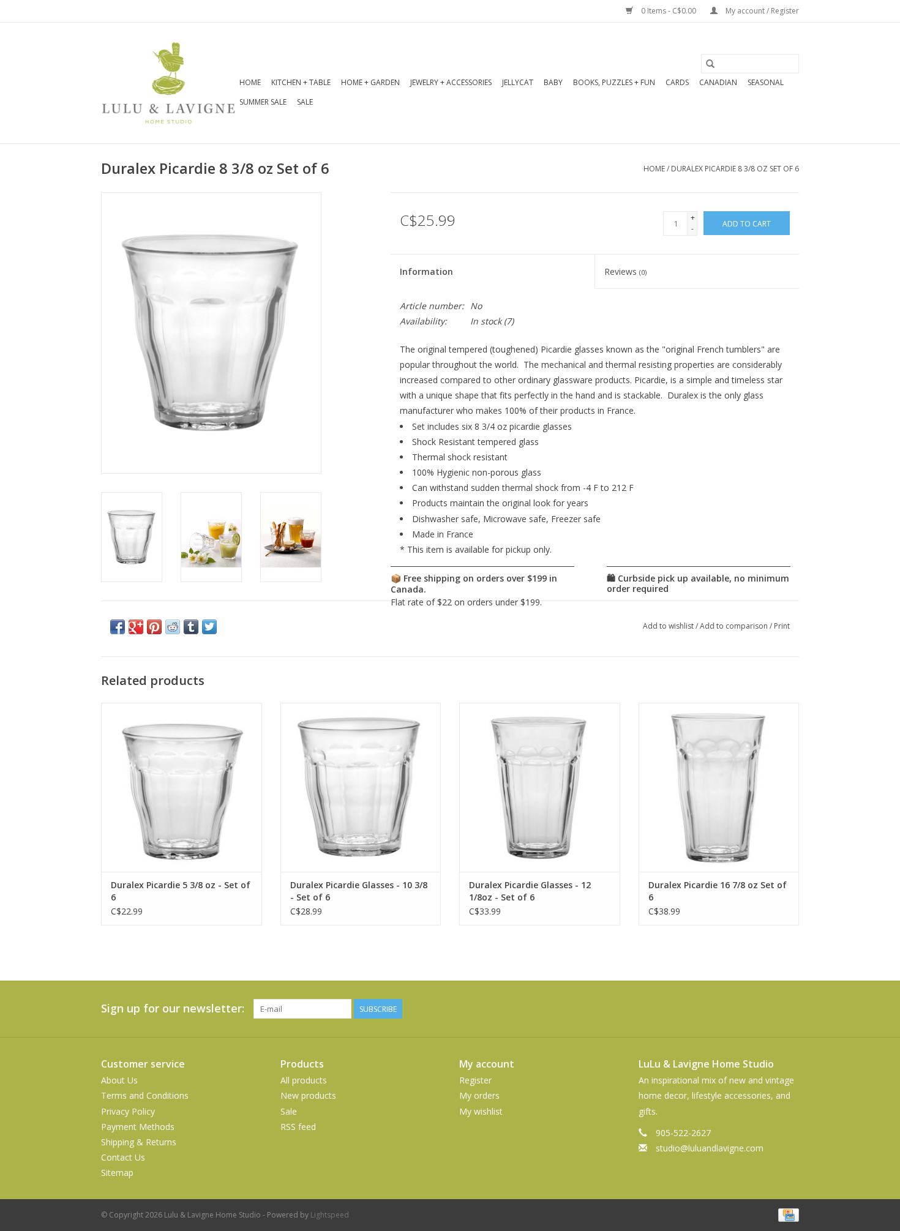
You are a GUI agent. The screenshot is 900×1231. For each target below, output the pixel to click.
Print (782, 626)
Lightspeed (329, 1215)
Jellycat (517, 82)
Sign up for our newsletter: (172, 1008)
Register (475, 1080)
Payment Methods (137, 1126)
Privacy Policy (128, 1111)
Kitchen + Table (301, 82)
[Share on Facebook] (117, 626)
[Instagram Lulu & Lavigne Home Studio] (789, 1009)
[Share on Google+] (136, 626)
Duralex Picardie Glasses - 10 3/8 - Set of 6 (358, 891)
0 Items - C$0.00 (668, 11)
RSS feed (298, 1126)
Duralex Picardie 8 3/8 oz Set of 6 (735, 168)
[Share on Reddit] (172, 626)
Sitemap (117, 1172)
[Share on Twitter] (209, 626)
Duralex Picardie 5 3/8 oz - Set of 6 (180, 891)
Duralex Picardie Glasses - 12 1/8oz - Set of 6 (530, 891)
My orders (479, 1095)
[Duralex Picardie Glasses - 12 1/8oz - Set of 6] (539, 787)
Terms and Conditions (145, 1095)
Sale (305, 102)
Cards (677, 82)
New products (308, 1095)
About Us (119, 1080)
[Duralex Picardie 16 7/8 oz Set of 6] (719, 787)
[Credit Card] (786, 1214)
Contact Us (123, 1157)
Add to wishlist (669, 626)
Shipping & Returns (138, 1142)
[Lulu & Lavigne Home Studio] (168, 83)
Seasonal (766, 82)
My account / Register (761, 11)
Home (250, 82)
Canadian (718, 82)
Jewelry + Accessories (451, 82)
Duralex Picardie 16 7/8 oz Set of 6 (717, 891)
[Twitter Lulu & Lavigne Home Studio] (767, 1009)
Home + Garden (370, 82)
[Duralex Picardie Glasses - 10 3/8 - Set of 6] (360, 787)
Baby (553, 82)
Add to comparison (735, 626)
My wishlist (481, 1111)
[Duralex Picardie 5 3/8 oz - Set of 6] (181, 787)
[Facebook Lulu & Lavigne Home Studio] (745, 1009)
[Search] (710, 63)
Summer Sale (263, 102)
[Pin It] (154, 626)
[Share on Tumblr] (191, 626)
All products (303, 1080)
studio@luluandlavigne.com (709, 1148)
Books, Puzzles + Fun (614, 82)
